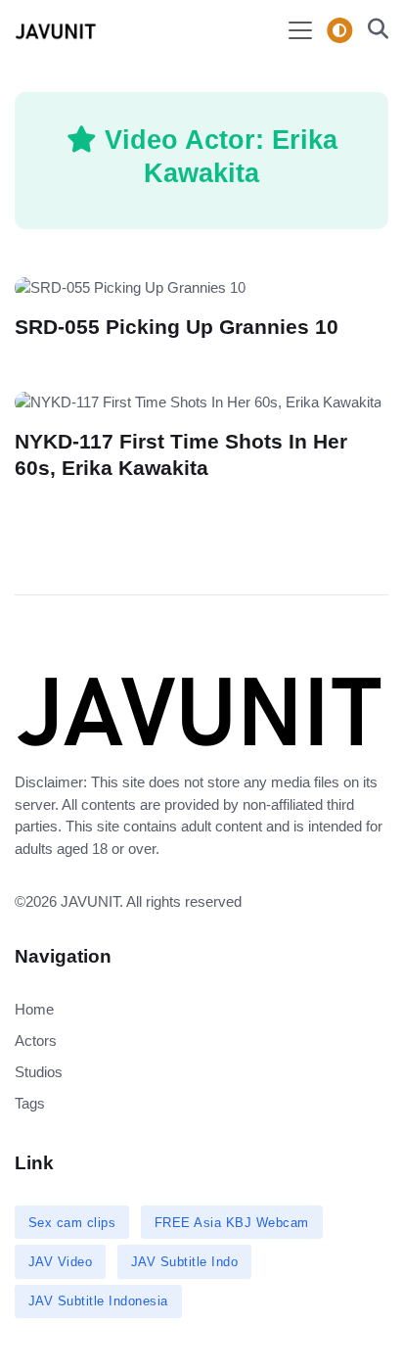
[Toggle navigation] (300, 30)
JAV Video (60, 1261)
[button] (372, 31)
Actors (36, 1040)
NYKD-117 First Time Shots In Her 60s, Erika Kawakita (181, 455)
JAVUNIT (90, 901)
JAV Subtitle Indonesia (98, 1301)
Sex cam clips (72, 1222)
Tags (30, 1103)
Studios (39, 1072)
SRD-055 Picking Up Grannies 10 (176, 326)
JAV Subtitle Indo (185, 1261)
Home (34, 1009)
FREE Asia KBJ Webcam (232, 1222)
